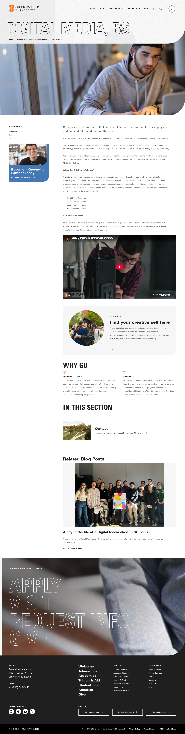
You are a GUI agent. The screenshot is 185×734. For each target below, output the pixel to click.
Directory (152, 680)
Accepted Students (121, 673)
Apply (92, 9)
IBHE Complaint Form (167, 729)
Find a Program (115, 9)
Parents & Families (121, 683)
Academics (21, 39)
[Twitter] (32, 711)
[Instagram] (11, 711)
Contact (12, 138)
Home (11, 39)
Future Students (120, 669)
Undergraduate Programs (38, 39)
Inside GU (152, 683)
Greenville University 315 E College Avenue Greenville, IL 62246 (21, 673)
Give (146, 9)
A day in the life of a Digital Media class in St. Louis (105, 532)
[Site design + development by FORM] (24, 729)
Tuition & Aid (89, 680)
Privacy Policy (134, 729)
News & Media (154, 669)
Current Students (120, 676)
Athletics (85, 690)
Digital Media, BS (57, 39)
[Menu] (172, 8)
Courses (12, 135)
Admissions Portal (92, 712)
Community (118, 687)
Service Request (159, 712)
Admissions (87, 671)
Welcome (86, 666)
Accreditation (149, 729)
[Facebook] (18, 711)
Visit (102, 9)
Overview (13, 131)
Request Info (134, 9)
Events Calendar (155, 673)
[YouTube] (25, 711)
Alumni (151, 676)
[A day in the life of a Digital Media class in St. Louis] (119, 495)
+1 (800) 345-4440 (19, 687)
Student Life (88, 685)
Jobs (150, 687)
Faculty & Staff (119, 680)
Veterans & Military (121, 691)
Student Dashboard (126, 712)
